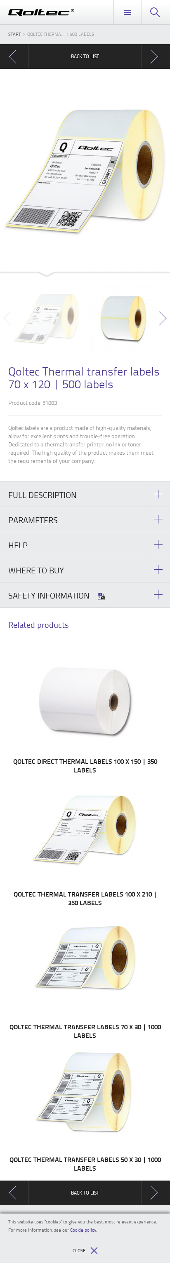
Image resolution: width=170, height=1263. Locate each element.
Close (79, 1250)
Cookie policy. (83, 1230)
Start (14, 34)
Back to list (85, 56)
